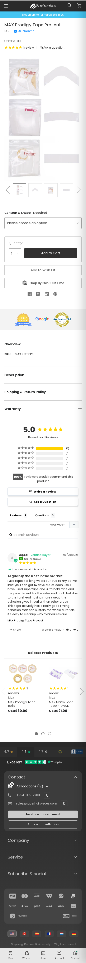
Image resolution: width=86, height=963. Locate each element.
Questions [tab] (42, 515)
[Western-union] (49, 896)
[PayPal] (73, 896)
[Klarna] (73, 906)
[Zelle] (37, 906)
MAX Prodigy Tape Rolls (21, 704)
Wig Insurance (64, 944)
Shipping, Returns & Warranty (30, 944)
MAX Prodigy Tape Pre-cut (25, 620)
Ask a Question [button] (45, 502)
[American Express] (37, 896)
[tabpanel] (22, 697)
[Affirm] (49, 906)
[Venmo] (61, 906)
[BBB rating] (77, 752)
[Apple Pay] (25, 906)
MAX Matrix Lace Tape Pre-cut (61, 704)
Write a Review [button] (45, 492)
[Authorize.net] (60, 752)
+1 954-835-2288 (27, 795)
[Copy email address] (64, 804)
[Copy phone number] (47, 795)
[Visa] (12, 896)
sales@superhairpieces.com (36, 803)
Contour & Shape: (25, 213)
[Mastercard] (25, 896)
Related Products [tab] (43, 653)
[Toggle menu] (5, 5)
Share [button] (17, 629)
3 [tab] (49, 733)
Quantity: (16, 243)
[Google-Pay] (12, 906)
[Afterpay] (61, 896)
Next (78, 189)
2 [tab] (42, 733)
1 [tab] (36, 733)
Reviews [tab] (16, 515)
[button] (68, 629)
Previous (7, 189)
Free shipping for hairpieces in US (43, 14)
